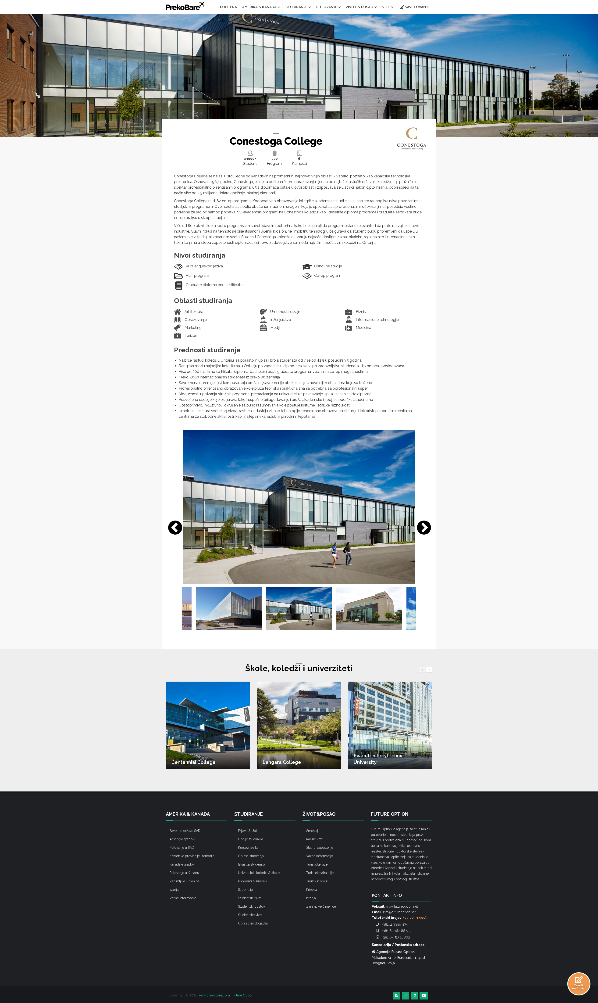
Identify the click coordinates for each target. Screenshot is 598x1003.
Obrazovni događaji (253, 923)
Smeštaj (312, 831)
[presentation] (422, 670)
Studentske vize (250, 915)
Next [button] (421, 526)
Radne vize (314, 839)
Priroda (311, 890)
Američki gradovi (182, 839)
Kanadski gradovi (182, 864)
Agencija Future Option (395, 952)
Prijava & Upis (248, 831)
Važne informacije (183, 898)
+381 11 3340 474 (394, 924)
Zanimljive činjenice (184, 881)
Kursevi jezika (248, 847)
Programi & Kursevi (252, 881)
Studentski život (249, 898)
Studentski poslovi (252, 906)
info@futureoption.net (399, 912)
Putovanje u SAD (182, 847)
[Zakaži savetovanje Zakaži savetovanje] (579, 979)
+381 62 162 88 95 (395, 931)
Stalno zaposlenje (319, 847)
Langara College (282, 762)
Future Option (242, 995)
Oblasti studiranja (251, 856)
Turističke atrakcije (320, 873)
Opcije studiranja (250, 839)
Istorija (174, 890)
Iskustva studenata (251, 864)
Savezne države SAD (185, 831)
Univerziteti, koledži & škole (259, 873)
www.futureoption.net (402, 906)
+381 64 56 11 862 (395, 937)
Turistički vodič (317, 881)
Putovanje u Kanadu (184, 873)
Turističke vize (316, 864)
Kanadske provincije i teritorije (192, 856)
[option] (299, 507)
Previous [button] (173, 526)
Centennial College (193, 762)
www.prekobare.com (214, 995)
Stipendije (245, 890)
